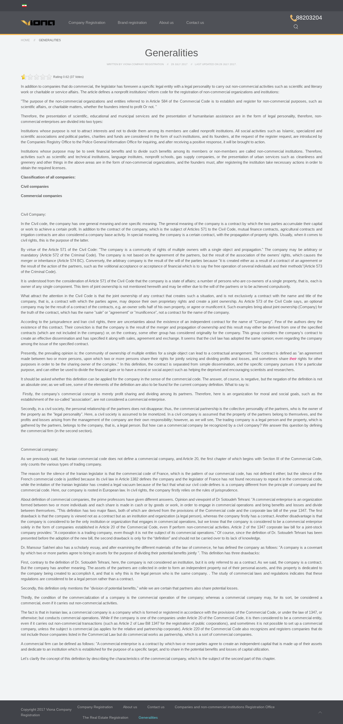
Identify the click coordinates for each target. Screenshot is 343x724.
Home (25, 40)
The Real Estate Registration (105, 717)
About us (166, 22)
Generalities (148, 717)
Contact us (195, 22)
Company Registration (87, 22)
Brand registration (132, 22)
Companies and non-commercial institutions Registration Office (225, 707)
